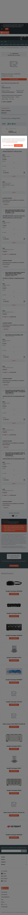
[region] (14, 142)
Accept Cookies (18, 145)
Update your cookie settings (8, 145)
